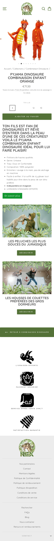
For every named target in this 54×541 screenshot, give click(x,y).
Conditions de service (27, 497)
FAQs (27, 512)
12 (34, 108)
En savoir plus (12, 195)
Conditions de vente (26, 492)
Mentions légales (27, 473)
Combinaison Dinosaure (37, 68)
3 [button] (24, 64)
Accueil (7, 68)
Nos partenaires (27, 464)
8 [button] (35, 64)
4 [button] (26, 64)
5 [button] (28, 64)
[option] (27, 38)
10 (41, 108)
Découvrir (26, 253)
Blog (27, 517)
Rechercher (26, 507)
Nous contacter (27, 522)
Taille (27, 103)
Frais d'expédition (22, 90)
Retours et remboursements (27, 526)
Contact (27, 468)
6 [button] (31, 64)
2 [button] (21, 64)
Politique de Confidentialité (27, 478)
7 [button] (33, 64)
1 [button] (19, 64)
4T (26, 108)
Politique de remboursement (27, 483)
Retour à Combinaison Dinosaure (29, 332)
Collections (18, 68)
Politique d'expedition (27, 488)
